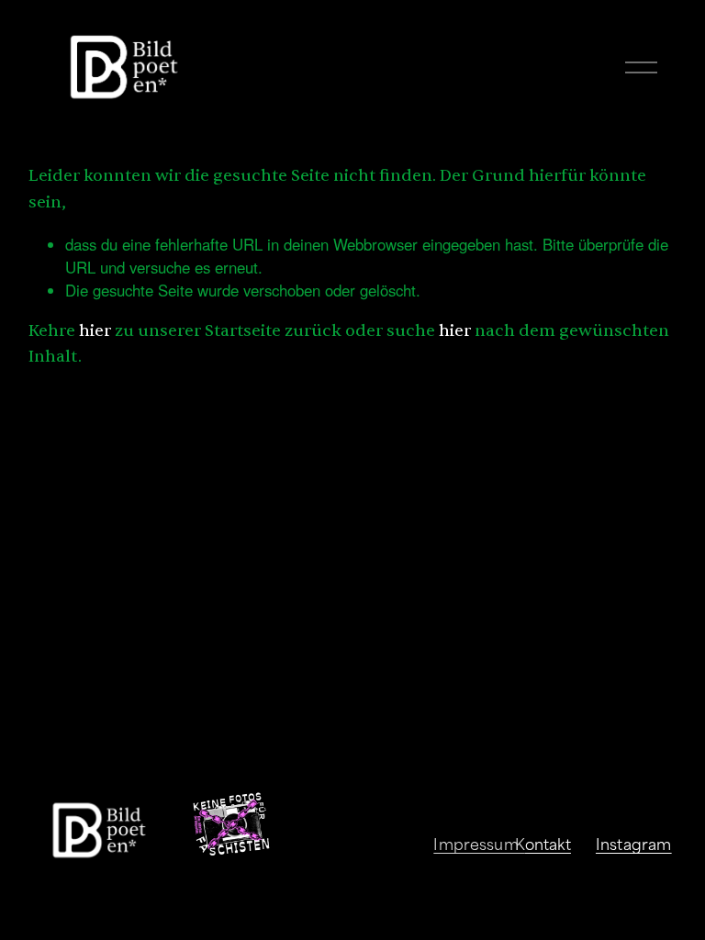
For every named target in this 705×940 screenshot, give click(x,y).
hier (95, 330)
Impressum (475, 844)
